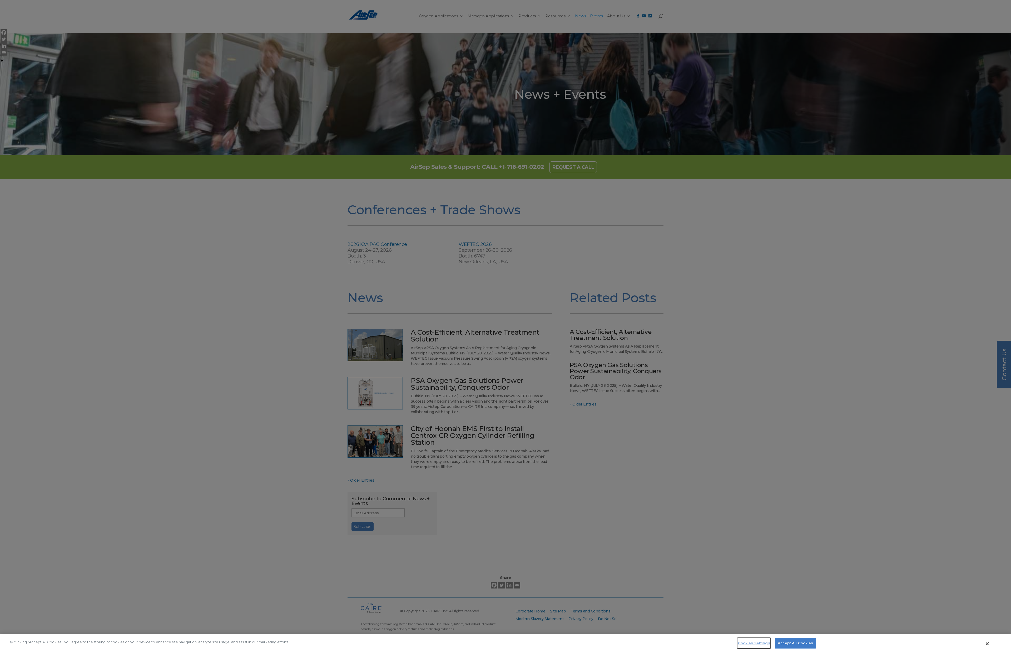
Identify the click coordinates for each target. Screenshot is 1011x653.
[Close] (987, 644)
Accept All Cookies (795, 643)
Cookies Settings (754, 643)
